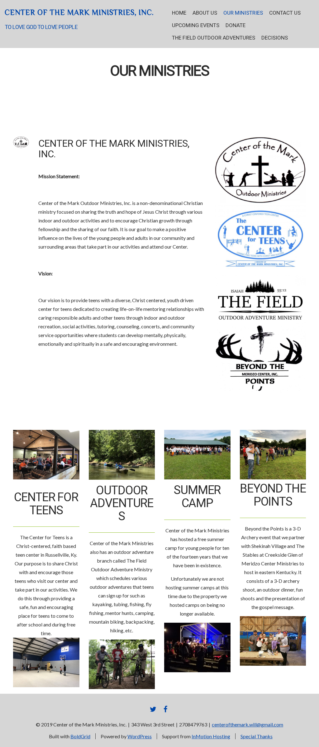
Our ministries (159, 71)
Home (179, 13)
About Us (205, 13)
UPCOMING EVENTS (195, 25)
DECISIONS (274, 38)
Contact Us (285, 13)
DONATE (235, 25)
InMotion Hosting (211, 736)
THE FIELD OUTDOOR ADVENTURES (213, 38)
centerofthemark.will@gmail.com (247, 724)
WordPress (139, 736)
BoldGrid (80, 736)
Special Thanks (256, 736)
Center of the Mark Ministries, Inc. (79, 12)
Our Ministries (243, 13)
